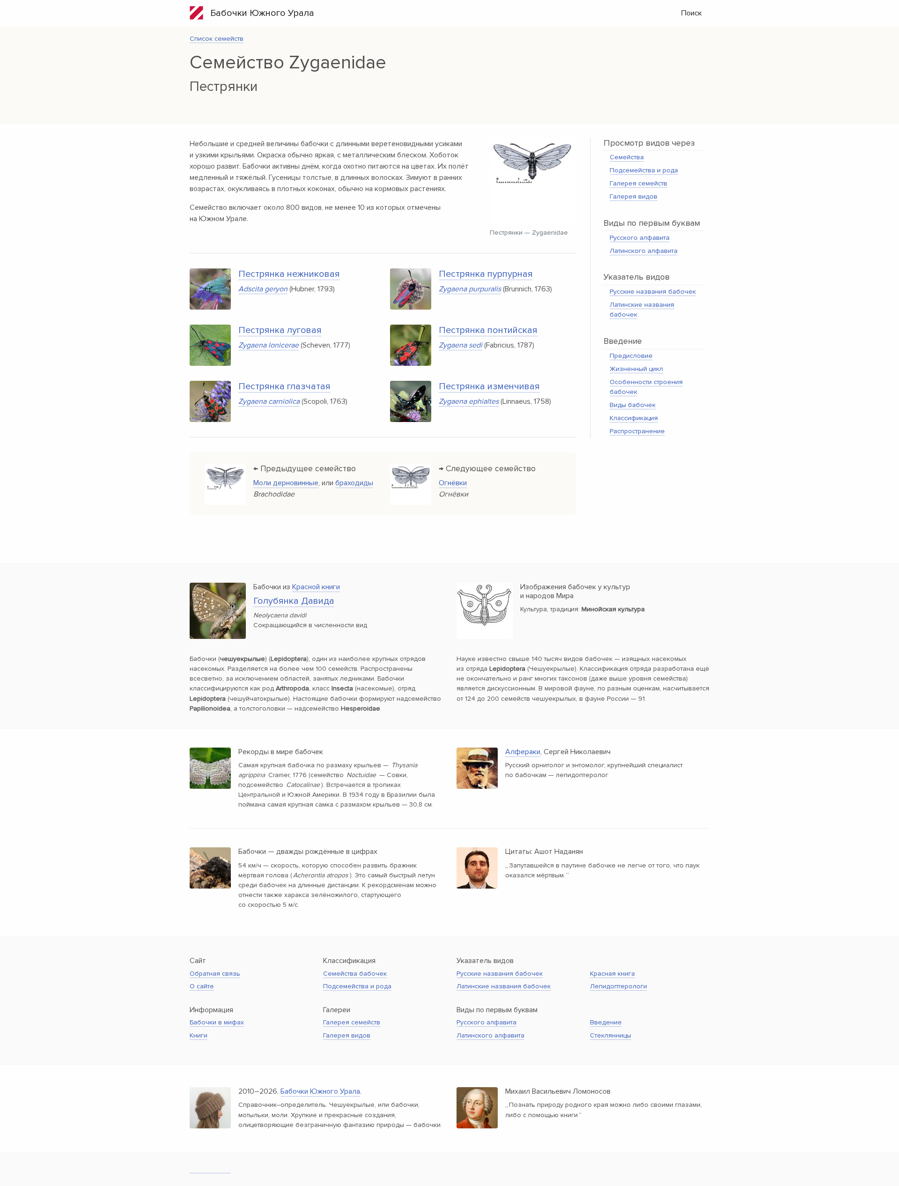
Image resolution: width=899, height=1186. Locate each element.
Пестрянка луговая (280, 330)
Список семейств (216, 39)
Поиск (691, 13)
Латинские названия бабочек (504, 986)
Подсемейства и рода (644, 170)
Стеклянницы (610, 1035)
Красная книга (612, 974)
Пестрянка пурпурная (486, 274)
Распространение (637, 431)
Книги (198, 1035)
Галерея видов (633, 196)
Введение (606, 1022)
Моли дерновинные (285, 483)
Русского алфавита (640, 238)
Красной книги (316, 587)
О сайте (202, 986)
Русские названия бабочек (653, 292)
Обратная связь (215, 974)
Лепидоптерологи (618, 986)
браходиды (354, 483)
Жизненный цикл (636, 369)
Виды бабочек (633, 405)
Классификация (634, 418)
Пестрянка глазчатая (284, 386)
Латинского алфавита (644, 251)
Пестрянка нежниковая (289, 274)
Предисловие (631, 356)
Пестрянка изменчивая (489, 386)
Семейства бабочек (355, 974)
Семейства (627, 157)
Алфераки (522, 751)
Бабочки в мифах (217, 1022)
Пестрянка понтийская (488, 330)
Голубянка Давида (293, 601)
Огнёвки (453, 483)
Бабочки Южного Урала (258, 13)
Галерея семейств (638, 183)
